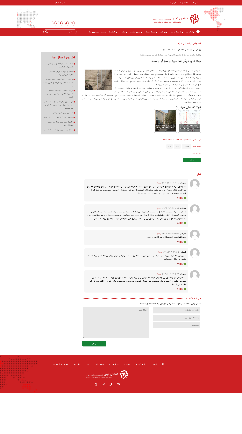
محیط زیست (150, 32)
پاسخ (159, 183)
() (183, 198)
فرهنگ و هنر (176, 32)
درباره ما (173, 2)
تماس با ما (184, 2)
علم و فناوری (135, 32)
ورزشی (163, 32)
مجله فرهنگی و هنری (95, 32)
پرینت (192, 160)
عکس (123, 32)
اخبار (177, 146)
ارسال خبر (195, 2)
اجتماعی (189, 32)
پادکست (112, 32)
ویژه (169, 146)
